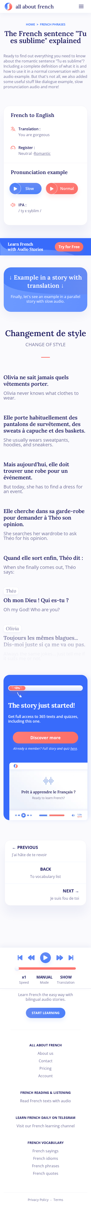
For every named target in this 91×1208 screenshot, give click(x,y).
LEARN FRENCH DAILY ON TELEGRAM (45, 1117)
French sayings (45, 1151)
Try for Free (69, 246)
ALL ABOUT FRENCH (45, 1045)
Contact (45, 1061)
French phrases (45, 1166)
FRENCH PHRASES (52, 24)
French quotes (45, 1173)
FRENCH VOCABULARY (46, 1142)
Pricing (45, 1068)
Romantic (42, 153)
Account (45, 1075)
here (73, 748)
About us (45, 1053)
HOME (30, 24)
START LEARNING (46, 1013)
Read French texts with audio (45, 1101)
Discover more (45, 737)
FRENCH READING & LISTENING (45, 1092)
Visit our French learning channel (46, 1126)
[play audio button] (15, 188)
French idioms (45, 1158)
